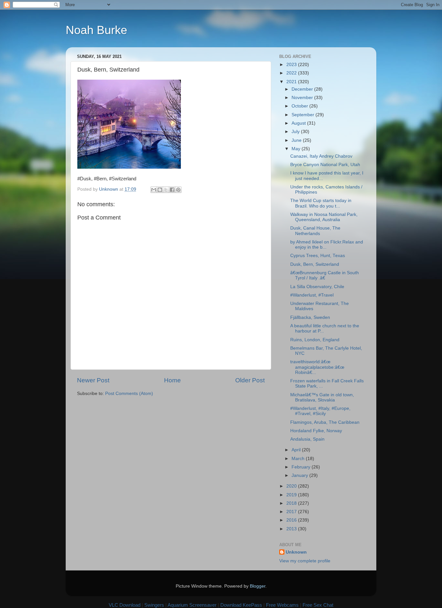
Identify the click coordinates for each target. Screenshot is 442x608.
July (296, 131)
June (297, 140)
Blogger (257, 586)
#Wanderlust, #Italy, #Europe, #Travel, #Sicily (320, 411)
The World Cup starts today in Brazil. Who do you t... (320, 203)
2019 (292, 494)
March (299, 458)
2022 (292, 73)
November (303, 97)
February (302, 467)
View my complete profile (304, 560)
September (303, 114)
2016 (292, 520)
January (300, 475)
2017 (292, 511)
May (297, 148)
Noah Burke (96, 30)
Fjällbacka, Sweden (310, 317)
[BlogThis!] (160, 189)
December (303, 89)
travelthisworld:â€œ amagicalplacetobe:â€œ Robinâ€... (317, 367)
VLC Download (124, 605)
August (299, 123)
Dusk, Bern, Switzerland (314, 264)
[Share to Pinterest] (178, 189)
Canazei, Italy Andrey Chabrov (321, 156)
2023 (292, 64)
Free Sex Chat (318, 605)
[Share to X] (166, 189)
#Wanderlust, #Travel (312, 295)
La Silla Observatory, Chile (317, 286)
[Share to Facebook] (172, 189)
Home (172, 380)
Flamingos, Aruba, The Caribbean (324, 422)
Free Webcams (282, 605)
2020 (292, 486)
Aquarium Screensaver (192, 605)
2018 (292, 503)
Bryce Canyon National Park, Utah (325, 164)
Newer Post (93, 380)
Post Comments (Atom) (129, 393)
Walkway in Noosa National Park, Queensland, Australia (324, 217)
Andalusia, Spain (307, 439)
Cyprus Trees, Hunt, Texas (317, 255)
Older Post (250, 380)
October (300, 106)
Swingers (154, 605)
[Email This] (153, 189)
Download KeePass (241, 605)
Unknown (296, 552)
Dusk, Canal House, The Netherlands (315, 231)
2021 (292, 81)
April (297, 449)
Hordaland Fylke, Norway (316, 430)
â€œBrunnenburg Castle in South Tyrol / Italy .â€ (324, 275)
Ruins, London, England (314, 339)
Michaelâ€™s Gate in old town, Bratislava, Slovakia (322, 397)
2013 (292, 528)
